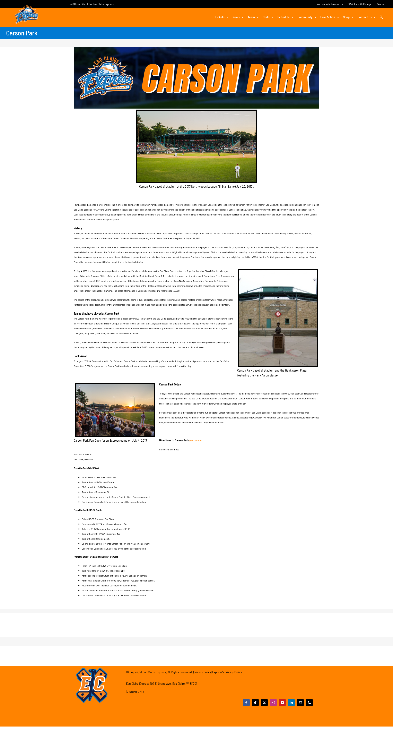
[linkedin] (291, 702)
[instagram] (273, 702)
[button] (381, 17)
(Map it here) (195, 440)
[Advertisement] (196, 622)
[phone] (309, 702)
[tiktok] (255, 702)
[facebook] (246, 702)
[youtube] (282, 702)
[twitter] (264, 702)
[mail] (300, 702)
